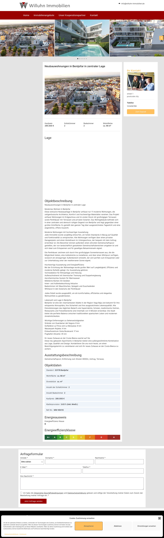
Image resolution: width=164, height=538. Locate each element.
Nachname (100, 458)
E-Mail (23, 467)
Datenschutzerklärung (11, 534)
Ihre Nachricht (27, 476)
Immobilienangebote (44, 15)
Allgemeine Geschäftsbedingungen (48, 493)
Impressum (23, 534)
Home (26, 15)
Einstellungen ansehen (147, 526)
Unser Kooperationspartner (72, 15)
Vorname (49, 458)
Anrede (24, 458)
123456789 (132, 106)
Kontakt (94, 15)
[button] (159, 518)
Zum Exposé (140, 112)
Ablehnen (118, 526)
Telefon (86, 467)
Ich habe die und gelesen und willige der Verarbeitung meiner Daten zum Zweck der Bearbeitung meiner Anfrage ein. (81, 494)
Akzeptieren (89, 526)
